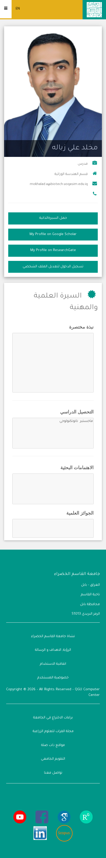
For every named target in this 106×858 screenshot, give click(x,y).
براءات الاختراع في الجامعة (53, 718)
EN (18, 9)
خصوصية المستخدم (53, 678)
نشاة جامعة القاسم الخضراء (53, 636)
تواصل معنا (53, 773)
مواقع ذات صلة (53, 745)
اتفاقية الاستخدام (53, 664)
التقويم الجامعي (53, 759)
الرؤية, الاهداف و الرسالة (53, 650)
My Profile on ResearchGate (53, 250)
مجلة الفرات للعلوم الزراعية (53, 731)
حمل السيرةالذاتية (53, 218)
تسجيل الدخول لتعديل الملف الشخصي (53, 267)
